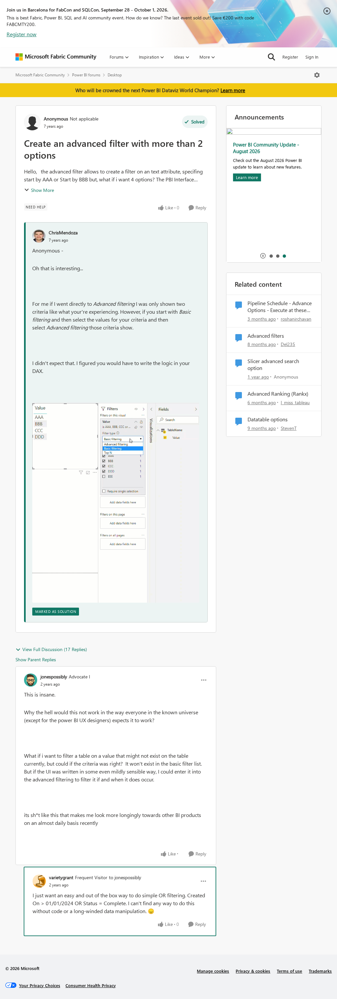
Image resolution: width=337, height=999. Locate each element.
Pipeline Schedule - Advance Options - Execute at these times (279, 307)
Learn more (232, 90)
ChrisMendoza (63, 232)
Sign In (311, 57)
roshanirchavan (296, 319)
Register (290, 57)
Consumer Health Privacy (90, 985)
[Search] (271, 57)
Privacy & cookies (253, 971)
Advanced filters (265, 335)
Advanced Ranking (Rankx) (277, 393)
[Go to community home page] (55, 57)
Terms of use (289, 971)
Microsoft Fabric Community (40, 74)
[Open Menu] (317, 75)
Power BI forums (86, 74)
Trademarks (320, 971)
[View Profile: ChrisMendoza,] (38, 236)
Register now (22, 34)
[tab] (271, 255)
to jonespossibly (125, 877)
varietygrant (61, 877)
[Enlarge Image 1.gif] (115, 503)
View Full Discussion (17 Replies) (54, 649)
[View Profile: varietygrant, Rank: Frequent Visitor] (39, 881)
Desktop (115, 74)
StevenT (289, 428)
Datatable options (267, 419)
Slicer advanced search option (273, 364)
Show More (42, 190)
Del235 (288, 344)
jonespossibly (53, 676)
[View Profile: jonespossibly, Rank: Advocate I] (30, 680)
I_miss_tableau (295, 402)
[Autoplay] (263, 255)
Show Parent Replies (35, 659)
